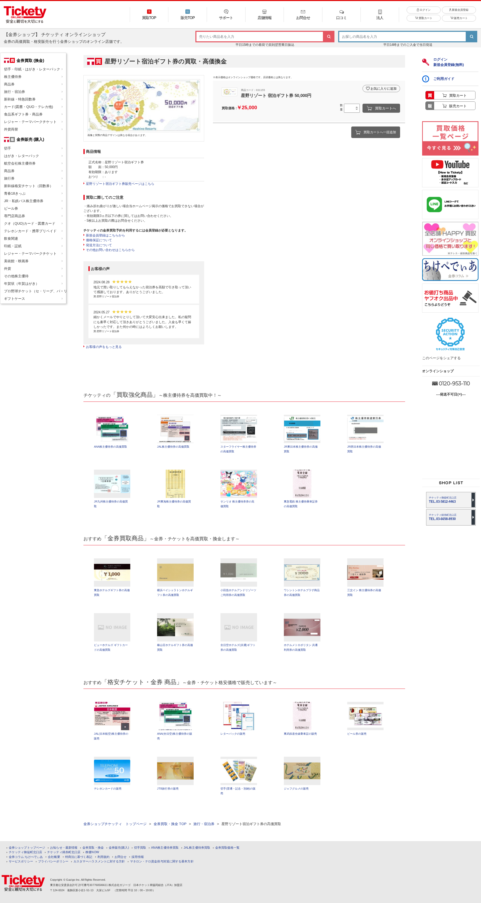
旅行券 (9, 178)
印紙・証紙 (13, 246)
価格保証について (99, 240)
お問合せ (120, 857)
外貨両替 (11, 129)
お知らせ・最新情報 (63, 847)
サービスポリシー (21, 861)
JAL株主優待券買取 (197, 847)
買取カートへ (385, 108)
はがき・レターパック (21, 156)
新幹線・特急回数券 (20, 99)
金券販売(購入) (119, 847)
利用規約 (103, 857)
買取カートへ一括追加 (380, 132)
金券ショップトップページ (27, 847)
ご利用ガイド (443, 79)
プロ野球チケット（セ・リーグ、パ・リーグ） (35, 291)
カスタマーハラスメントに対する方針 (99, 861)
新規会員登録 (459, 9)
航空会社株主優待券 (20, 163)
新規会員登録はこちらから (105, 235)
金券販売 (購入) (30, 139)
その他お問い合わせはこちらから (110, 250)
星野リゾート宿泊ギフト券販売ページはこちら (120, 184)
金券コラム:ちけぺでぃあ (26, 857)
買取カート (425, 18)
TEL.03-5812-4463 (442, 499)
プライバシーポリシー (53, 861)
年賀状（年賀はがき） (21, 284)
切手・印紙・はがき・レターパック (32, 69)
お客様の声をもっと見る (104, 347)
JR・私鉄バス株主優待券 (23, 201)
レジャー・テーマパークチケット (30, 122)
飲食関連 (11, 238)
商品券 (9, 84)
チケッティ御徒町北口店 (25, 852)
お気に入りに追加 (384, 88)
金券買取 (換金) (30, 60)
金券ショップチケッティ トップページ (115, 824)
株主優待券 (13, 77)
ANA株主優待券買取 (165, 847)
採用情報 (138, 857)
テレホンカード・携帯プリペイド (30, 231)
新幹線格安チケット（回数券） (28, 186)
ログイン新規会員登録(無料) (448, 62)
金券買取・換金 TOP (170, 824)
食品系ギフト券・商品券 (23, 114)
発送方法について (99, 245)
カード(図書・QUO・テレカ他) (28, 107)
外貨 (7, 269)
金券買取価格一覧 (227, 847)
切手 (7, 148)
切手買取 (140, 847)
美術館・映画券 (16, 261)
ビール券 (11, 208)
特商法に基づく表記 (78, 857)
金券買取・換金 (93, 847)
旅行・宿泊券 (14, 92)
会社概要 (54, 857)
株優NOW (92, 852)
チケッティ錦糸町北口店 (63, 852)
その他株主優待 (16, 276)
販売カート (460, 18)
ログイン (425, 9)
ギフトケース (14, 299)
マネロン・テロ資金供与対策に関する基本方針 (162, 861)
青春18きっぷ (15, 193)
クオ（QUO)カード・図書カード (29, 223)
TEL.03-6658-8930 (442, 517)
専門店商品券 (14, 216)
